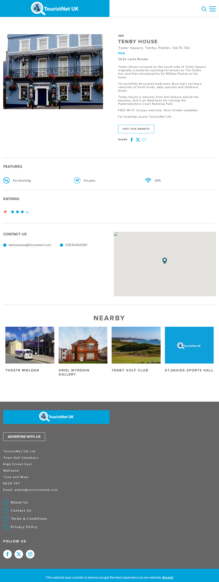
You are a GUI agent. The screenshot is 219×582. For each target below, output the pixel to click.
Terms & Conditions (29, 518)
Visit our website (136, 129)
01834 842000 (76, 245)
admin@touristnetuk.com (36, 489)
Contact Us (21, 510)
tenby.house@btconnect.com (30, 245)
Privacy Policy (24, 527)
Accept (167, 577)
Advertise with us (24, 437)
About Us (19, 502)
